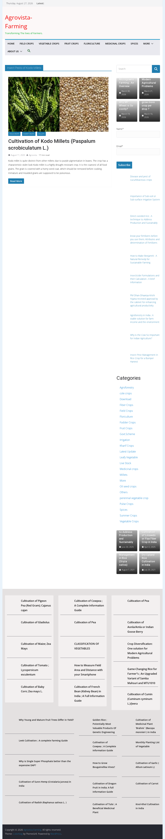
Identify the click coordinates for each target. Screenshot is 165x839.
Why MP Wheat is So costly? (126, 106)
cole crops (126, 393)
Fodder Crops (128, 422)
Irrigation (125, 440)
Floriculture (92, 43)
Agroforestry (127, 387)
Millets (41, 134)
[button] (151, 43)
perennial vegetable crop (134, 498)
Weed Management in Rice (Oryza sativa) (127, 558)
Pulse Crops (126, 504)
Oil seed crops (128, 486)
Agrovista (33, 155)
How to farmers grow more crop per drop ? (148, 102)
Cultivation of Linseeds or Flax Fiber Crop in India (149, 537)
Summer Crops (128, 515)
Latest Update (128, 451)
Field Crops (27, 43)
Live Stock (125, 463)
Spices (134, 43)
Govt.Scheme (127, 434)
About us (13, 51)
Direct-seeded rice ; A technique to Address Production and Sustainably (126, 532)
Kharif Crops (28, 134)
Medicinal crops (115, 43)
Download (125, 399)
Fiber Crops (126, 405)
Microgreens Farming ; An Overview (126, 83)
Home (11, 43)
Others (123, 492)
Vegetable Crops (49, 43)
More (146, 43)
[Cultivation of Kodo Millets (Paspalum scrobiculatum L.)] (58, 104)
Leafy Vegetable (129, 457)
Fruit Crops (71, 43)
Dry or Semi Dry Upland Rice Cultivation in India (148, 558)
